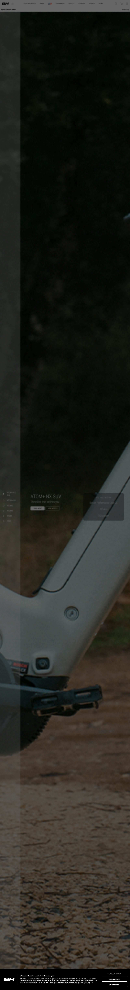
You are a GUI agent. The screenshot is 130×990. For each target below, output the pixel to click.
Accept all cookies (114, 974)
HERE (22, 983)
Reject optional (114, 985)
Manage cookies (114, 979)
